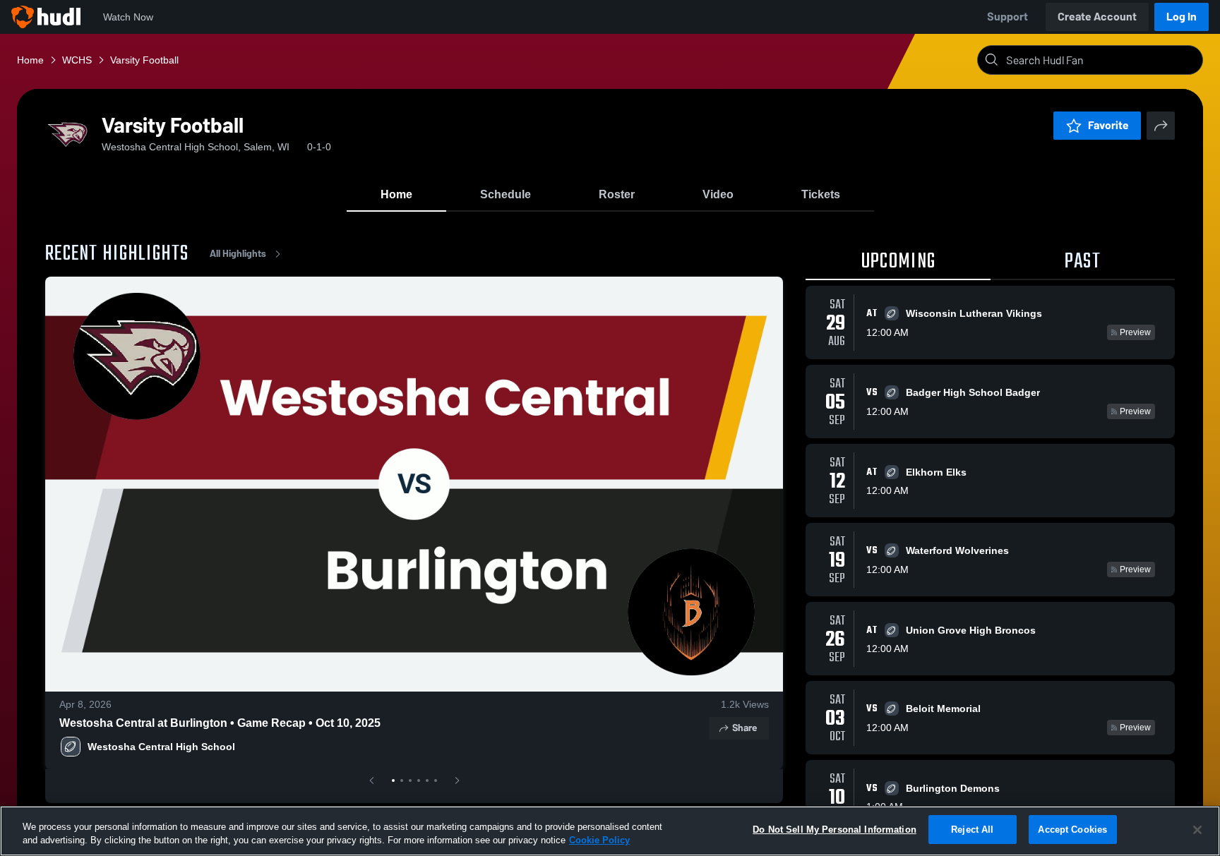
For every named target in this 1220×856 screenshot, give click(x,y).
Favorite (1108, 125)
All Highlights (238, 254)
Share (744, 728)
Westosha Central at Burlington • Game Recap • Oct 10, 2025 (220, 723)
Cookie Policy (599, 841)
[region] (610, 831)
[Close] (1197, 829)
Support (1007, 16)
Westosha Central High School (161, 746)
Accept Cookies (1072, 829)
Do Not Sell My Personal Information (834, 829)
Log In (1181, 16)
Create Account (1097, 16)
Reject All (972, 829)
